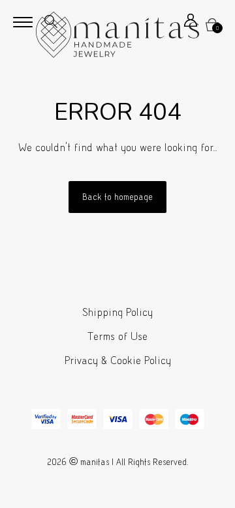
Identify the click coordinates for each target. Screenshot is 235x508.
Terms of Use (117, 336)
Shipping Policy (117, 312)
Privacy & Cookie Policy (118, 360)
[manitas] (117, 35)
